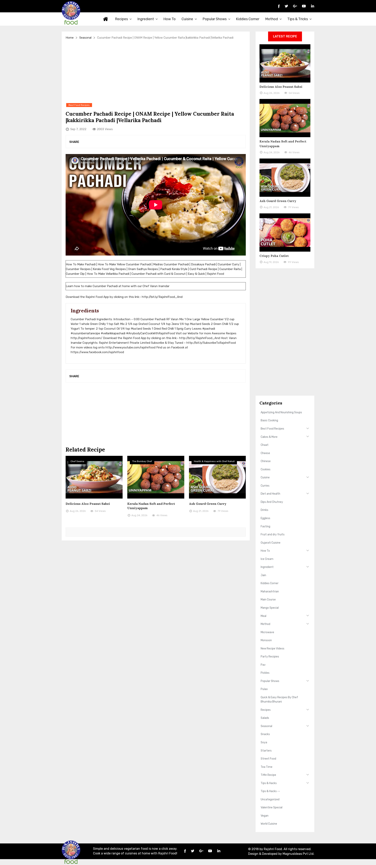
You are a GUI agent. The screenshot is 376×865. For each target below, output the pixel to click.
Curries (265, 485)
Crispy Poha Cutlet (274, 256)
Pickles (265, 673)
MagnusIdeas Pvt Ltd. (298, 854)
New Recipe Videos (272, 648)
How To (169, 19)
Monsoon (266, 640)
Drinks (264, 510)
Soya (264, 742)
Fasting (265, 526)
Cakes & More (269, 437)
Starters (266, 750)
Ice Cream (267, 559)
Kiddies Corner (247, 19)
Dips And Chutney (272, 502)
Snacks (265, 734)
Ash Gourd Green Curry (207, 504)
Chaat (264, 445)
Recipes (121, 19)
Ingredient (145, 19)
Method (271, 19)
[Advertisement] (156, 71)
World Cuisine (269, 823)
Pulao (264, 689)
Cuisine (187, 19)
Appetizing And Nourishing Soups (281, 412)
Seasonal (85, 37)
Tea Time (266, 767)
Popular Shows (214, 19)
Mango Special (270, 607)
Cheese (265, 453)
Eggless (265, 518)
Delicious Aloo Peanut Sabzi (88, 504)
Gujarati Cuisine (270, 542)
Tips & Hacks (269, 783)
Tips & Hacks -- (270, 791)
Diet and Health (270, 493)
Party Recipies (270, 656)
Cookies (265, 469)
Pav (263, 664)
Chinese (266, 461)
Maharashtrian (270, 591)
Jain (263, 575)
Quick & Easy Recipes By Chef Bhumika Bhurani (279, 699)
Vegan (264, 815)
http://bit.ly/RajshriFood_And (162, 297)
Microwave (267, 632)
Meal (263, 616)
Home (105, 19)
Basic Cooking (269, 420)
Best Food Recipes (272, 428)
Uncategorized (270, 799)
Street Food (268, 758)
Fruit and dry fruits (273, 534)
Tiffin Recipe (268, 775)
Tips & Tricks (297, 19)
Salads (265, 718)
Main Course (268, 599)
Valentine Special (271, 807)
